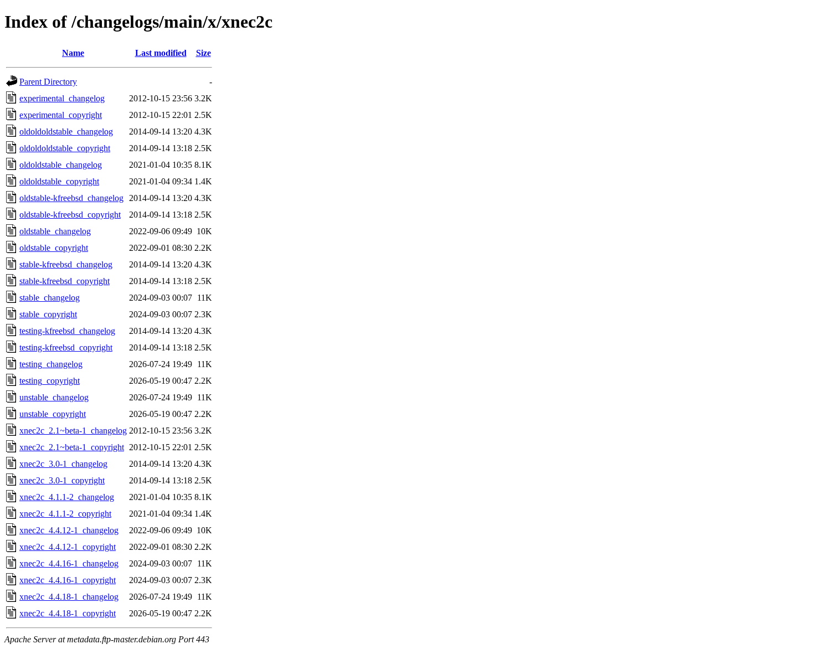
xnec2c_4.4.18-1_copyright (67, 613)
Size (203, 53)
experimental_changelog (62, 98)
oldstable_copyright (53, 248)
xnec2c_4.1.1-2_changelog (66, 497)
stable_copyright (48, 314)
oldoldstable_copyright (59, 181)
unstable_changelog (54, 397)
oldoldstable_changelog (60, 164)
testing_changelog (51, 364)
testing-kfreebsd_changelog (67, 331)
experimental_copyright (60, 115)
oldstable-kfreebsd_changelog (71, 198)
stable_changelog (49, 297)
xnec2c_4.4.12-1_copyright (67, 547)
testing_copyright (49, 380)
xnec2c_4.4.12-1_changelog (69, 530)
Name (73, 53)
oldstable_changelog (55, 231)
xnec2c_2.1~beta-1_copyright (71, 447)
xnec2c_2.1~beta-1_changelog (73, 430)
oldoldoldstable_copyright (64, 148)
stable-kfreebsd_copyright (64, 281)
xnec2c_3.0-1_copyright (62, 480)
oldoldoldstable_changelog (66, 131)
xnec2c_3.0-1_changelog (63, 463)
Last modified (161, 53)
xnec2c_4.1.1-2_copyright (65, 513)
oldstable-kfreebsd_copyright (70, 214)
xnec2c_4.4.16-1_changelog (69, 563)
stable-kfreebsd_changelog (65, 264)
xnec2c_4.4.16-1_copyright (67, 580)
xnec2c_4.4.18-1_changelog (69, 596)
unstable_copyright (52, 414)
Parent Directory (48, 81)
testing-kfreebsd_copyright (65, 347)
